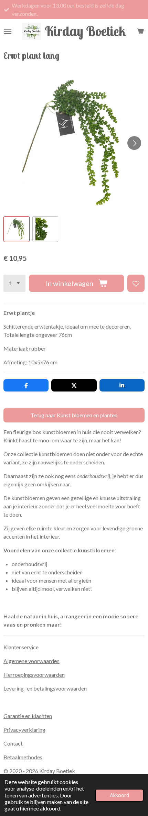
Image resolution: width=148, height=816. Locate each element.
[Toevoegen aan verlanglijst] (136, 283)
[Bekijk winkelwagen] (140, 31)
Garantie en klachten (27, 716)
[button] (16, 229)
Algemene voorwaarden (31, 661)
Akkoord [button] (119, 795)
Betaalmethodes (22, 757)
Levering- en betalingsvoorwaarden (45, 688)
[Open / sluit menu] (7, 31)
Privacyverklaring (24, 729)
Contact (13, 743)
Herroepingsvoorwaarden (34, 674)
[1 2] (14, 283)
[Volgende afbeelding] (134, 143)
